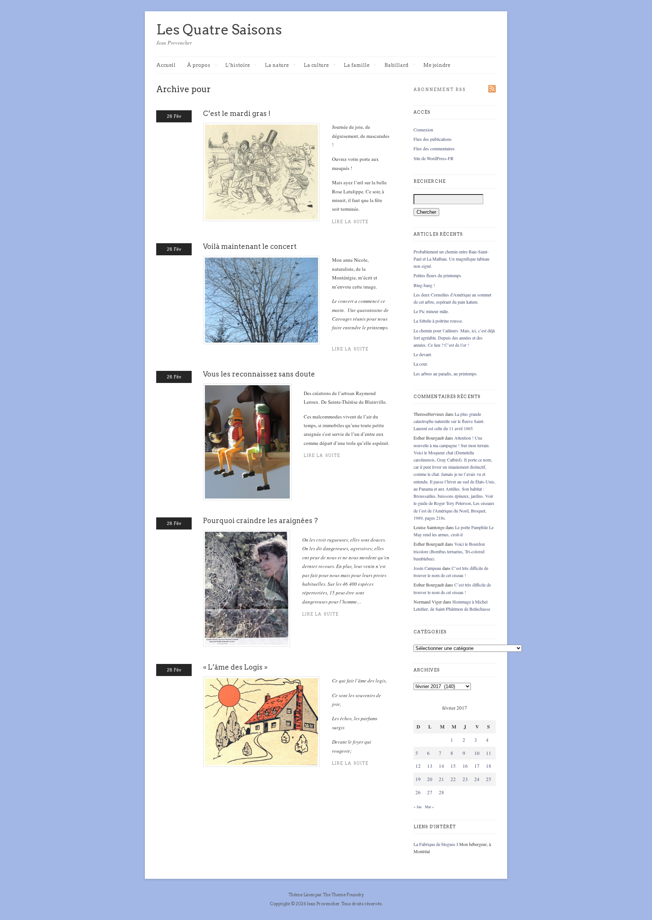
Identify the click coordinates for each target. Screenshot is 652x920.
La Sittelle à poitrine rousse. (438, 321)
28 (441, 792)
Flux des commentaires (434, 148)
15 (453, 766)
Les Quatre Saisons (219, 29)
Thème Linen (301, 894)
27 (429, 792)
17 (477, 766)
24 (477, 779)
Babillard (396, 65)
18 (488, 766)
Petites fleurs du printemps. (438, 275)
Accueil (165, 65)
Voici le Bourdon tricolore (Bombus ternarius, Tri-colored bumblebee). (449, 551)
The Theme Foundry (343, 894)
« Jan (417, 806)
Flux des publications (433, 139)
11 (488, 753)
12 (418, 766)
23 (465, 779)
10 (477, 753)
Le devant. (423, 354)
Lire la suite (350, 221)
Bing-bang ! (424, 285)
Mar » (429, 806)
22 (453, 779)
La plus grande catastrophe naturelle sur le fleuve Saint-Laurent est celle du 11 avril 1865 (449, 421)
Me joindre (436, 65)
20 (429, 779)
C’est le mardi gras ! (237, 113)
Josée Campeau (427, 568)
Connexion (423, 130)
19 (418, 779)
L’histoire (237, 65)
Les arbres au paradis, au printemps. (446, 373)
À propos (198, 65)
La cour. (421, 364)
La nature (277, 65)
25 (488, 779)
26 (418, 792)
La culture (316, 65)
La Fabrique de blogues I (436, 844)
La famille (356, 65)
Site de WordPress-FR (434, 158)
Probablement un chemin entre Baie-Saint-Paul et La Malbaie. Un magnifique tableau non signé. (451, 259)
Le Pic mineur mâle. (431, 311)
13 (429, 766)
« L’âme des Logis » (235, 667)
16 (465, 766)
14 (441, 766)
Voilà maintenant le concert (250, 246)
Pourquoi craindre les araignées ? (260, 521)
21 (441, 779)
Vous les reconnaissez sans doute (259, 374)
